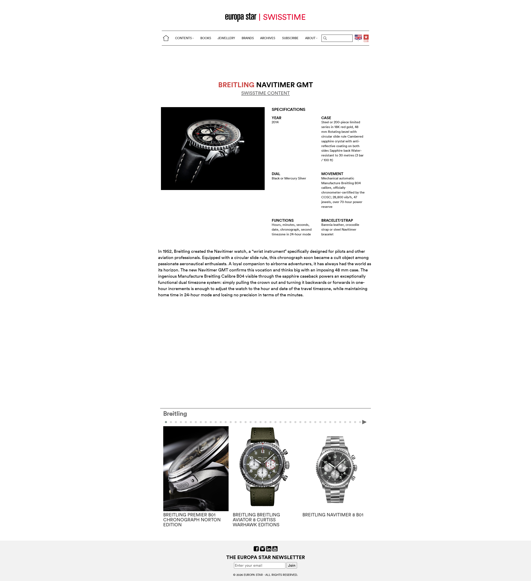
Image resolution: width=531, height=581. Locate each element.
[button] (170, 422)
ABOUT (310, 38)
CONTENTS (183, 38)
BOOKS (205, 38)
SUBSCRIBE (290, 38)
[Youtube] (275, 548)
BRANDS (248, 38)
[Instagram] (262, 548)
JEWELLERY (226, 38)
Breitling (175, 413)
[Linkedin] (268, 548)
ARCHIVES (267, 38)
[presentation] (166, 422)
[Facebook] (256, 548)
